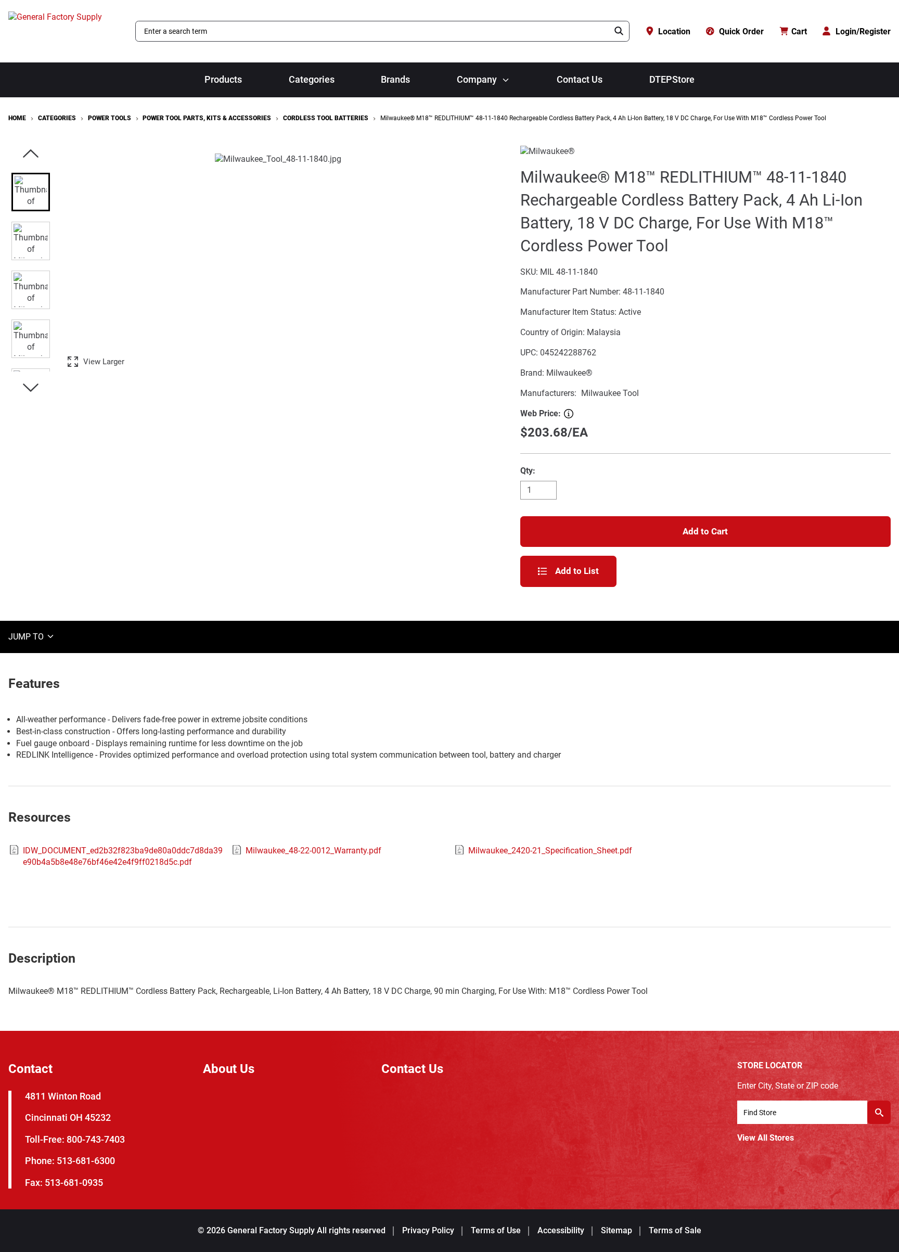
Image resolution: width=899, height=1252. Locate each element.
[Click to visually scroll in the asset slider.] (30, 154)
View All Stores (765, 1138)
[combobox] (372, 31)
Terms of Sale (675, 1230)
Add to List (577, 571)
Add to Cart (705, 531)
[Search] (619, 31)
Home (17, 118)
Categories (312, 79)
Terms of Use (496, 1230)
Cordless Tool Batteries (325, 118)
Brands (395, 79)
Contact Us (579, 79)
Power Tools (109, 118)
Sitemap (616, 1230)
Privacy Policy (428, 1230)
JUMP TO (27, 636)
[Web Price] (568, 413)
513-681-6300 (86, 1160)
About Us (228, 1069)
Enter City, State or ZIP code (787, 1086)
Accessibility (560, 1230)
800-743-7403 (96, 1139)
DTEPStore (672, 79)
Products (223, 79)
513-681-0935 (74, 1182)
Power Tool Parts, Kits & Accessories (207, 118)
